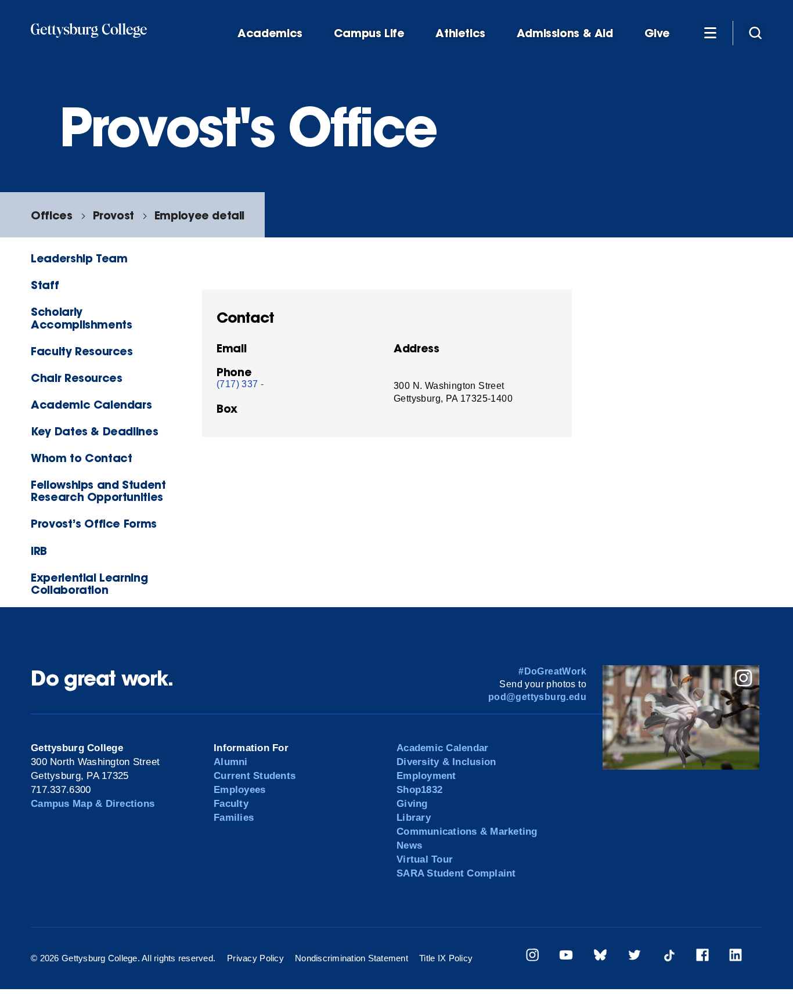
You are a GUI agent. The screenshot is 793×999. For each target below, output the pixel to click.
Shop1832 (419, 789)
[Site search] (755, 32)
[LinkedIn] (735, 956)
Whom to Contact (81, 458)
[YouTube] (566, 957)
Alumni (231, 761)
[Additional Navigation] (710, 32)
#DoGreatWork (552, 671)
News (409, 845)
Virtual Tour (424, 859)
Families (234, 817)
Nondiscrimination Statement (351, 958)
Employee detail (199, 215)
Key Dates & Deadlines (94, 431)
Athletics (460, 33)
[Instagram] (532, 956)
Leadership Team (79, 258)
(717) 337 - (240, 384)
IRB (39, 550)
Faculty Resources (81, 351)
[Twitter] (634, 957)
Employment (426, 775)
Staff (45, 285)
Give (657, 33)
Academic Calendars (91, 404)
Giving (412, 803)
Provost (113, 215)
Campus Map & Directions (92, 803)
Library (413, 817)
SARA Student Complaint (456, 873)
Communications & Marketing (467, 831)
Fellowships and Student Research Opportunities (98, 490)
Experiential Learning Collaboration (89, 583)
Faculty (231, 803)
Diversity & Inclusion (446, 761)
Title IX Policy (446, 958)
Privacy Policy (255, 958)
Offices (51, 215)
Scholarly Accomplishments (81, 317)
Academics (269, 33)
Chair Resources (76, 378)
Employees (239, 789)
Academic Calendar (442, 747)
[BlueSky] (600, 957)
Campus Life (369, 33)
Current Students (254, 775)
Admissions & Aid (565, 33)
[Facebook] (702, 956)
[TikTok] (669, 957)
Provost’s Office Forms (94, 523)
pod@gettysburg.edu (537, 697)
